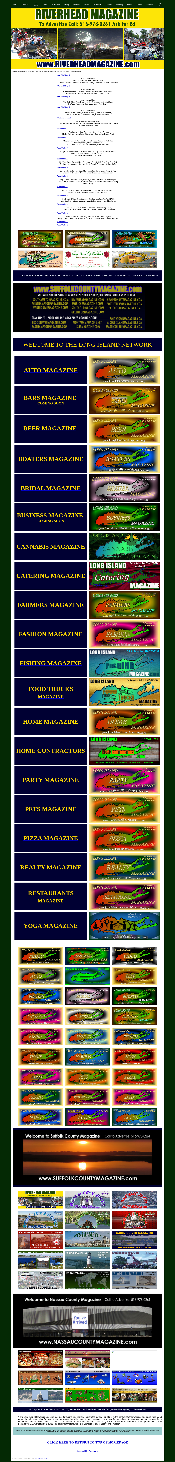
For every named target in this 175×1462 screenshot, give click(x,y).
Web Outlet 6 (62, 176)
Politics (86, 5)
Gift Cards (160, 5)
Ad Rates (36, 5)
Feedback (25, 5)
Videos (139, 5)
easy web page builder (41, 1458)
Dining (66, 5)
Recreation (97, 5)
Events (45, 5)
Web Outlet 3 (62, 148)
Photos (129, 5)
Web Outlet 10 (62, 213)
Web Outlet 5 (62, 167)
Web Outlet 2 (62, 137)
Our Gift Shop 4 (63, 107)
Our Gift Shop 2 (63, 86)
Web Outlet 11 (62, 222)
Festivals (76, 5)
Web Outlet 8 (62, 195)
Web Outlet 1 (62, 129)
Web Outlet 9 (62, 204)
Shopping (119, 5)
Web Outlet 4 (62, 159)
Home (15, 5)
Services (109, 5)
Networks (149, 5)
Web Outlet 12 (62, 225)
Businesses (56, 5)
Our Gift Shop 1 (63, 75)
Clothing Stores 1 (64, 118)
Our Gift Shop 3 (63, 97)
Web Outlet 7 (62, 187)
